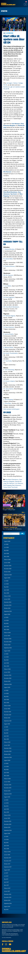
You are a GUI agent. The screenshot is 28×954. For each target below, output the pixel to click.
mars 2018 (6, 848)
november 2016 (7, 897)
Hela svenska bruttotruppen (11, 409)
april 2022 (6, 699)
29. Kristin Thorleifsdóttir (10, 353)
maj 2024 (6, 623)
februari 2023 (7, 669)
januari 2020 (7, 781)
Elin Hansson (7, 172)
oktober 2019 (7, 790)
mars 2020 (6, 775)
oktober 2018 (7, 827)
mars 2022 (6, 702)
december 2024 (7, 602)
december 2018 (7, 821)
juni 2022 (6, 693)
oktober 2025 (7, 571)
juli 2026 (6, 544)
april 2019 (6, 809)
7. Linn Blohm (7, 286)
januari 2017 (7, 891)
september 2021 (7, 720)
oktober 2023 (7, 644)
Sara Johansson (16, 485)
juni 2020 (6, 766)
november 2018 (7, 824)
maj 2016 (6, 909)
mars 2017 (6, 885)
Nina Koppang (7, 485)
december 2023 (7, 638)
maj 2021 (6, 733)
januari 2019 (7, 818)
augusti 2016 (7, 906)
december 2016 (7, 894)
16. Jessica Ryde (8, 259)
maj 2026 (6, 550)
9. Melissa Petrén (8, 347)
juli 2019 (6, 800)
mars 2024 (6, 629)
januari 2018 (7, 854)
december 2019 (7, 784)
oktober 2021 (7, 717)
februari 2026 (7, 559)
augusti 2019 (7, 797)
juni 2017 (6, 876)
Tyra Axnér (13, 194)
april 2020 (6, 772)
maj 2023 (6, 660)
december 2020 (7, 748)
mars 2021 (6, 739)
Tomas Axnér (7, 487)
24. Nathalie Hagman (9, 316)
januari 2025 (7, 599)
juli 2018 (6, 836)
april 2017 (6, 882)
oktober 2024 (7, 608)
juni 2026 (6, 547)
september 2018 (7, 830)
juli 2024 (6, 617)
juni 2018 (6, 839)
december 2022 (7, 675)
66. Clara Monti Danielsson (11, 307)
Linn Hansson (19, 483)
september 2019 (7, 794)
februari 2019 (7, 815)
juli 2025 (6, 580)
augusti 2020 (7, 760)
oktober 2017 (7, 864)
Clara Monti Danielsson (10, 192)
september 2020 (8, 757)
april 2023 (6, 663)
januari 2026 (7, 562)
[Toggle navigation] (25, 4)
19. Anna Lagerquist (9, 297)
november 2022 (7, 678)
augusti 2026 (7, 541)
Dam (4, 33)
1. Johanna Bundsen (9, 249)
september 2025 (8, 574)
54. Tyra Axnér (7, 361)
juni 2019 (6, 803)
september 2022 (8, 684)
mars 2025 (6, 593)
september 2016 (7, 903)
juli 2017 (6, 873)
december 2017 (7, 857)
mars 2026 (6, 556)
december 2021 (7, 711)
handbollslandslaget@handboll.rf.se (12, 934)
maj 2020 (6, 769)
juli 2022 (6, 690)
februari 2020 (7, 778)
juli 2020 (6, 763)
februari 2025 (7, 596)
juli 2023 (6, 654)
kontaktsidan (10, 927)
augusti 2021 (7, 724)
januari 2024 (7, 635)
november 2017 (7, 860)
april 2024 (6, 626)
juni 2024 (6, 620)
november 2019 (7, 787)
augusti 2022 (7, 687)
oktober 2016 (7, 900)
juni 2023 (6, 657)
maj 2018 (6, 842)
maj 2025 (6, 587)
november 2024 (7, 605)
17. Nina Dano (7, 403)
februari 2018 (7, 851)
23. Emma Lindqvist (9, 381)
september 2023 (8, 647)
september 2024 (8, 611)
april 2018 (6, 845)
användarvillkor (8, 937)
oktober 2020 (7, 754)
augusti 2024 (7, 614)
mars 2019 (6, 812)
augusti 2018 (7, 833)
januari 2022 (7, 708)
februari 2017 (7, 888)
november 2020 (7, 751)
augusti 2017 (7, 870)
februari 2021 (7, 742)
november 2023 (7, 641)
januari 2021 (7, 745)
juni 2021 (6, 730)
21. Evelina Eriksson (9, 266)
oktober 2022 (7, 681)
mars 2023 (6, 666)
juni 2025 (6, 584)
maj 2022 (6, 696)
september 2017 (7, 867)
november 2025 (7, 568)
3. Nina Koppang (8, 399)
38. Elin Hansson (8, 275)
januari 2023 (7, 672)
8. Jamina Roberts (8, 334)
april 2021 (6, 736)
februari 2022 (7, 705)
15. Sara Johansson (8, 327)
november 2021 (7, 714)
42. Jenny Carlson (8, 389)
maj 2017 (6, 879)
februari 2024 (7, 632)
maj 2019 (6, 806)
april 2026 (6, 553)
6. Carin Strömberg (8, 369)
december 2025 (7, 565)
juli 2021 (6, 727)
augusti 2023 (7, 650)
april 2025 (6, 590)
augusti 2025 (7, 577)
